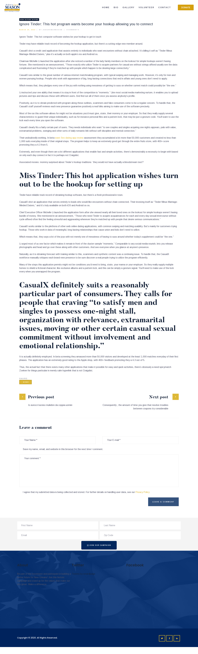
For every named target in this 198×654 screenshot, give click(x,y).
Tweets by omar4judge (83, 574)
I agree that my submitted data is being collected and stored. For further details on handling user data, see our (86, 492)
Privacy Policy (142, 492)
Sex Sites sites (29, 19)
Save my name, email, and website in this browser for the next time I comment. (63, 449)
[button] (186, 7)
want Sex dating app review (69, 138)
